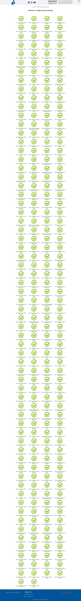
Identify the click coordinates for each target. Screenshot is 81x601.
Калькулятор (65, 1)
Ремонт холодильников (28, 594)
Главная (34, 7)
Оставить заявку (66, 592)
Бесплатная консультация (65, 2)
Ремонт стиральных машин (28, 596)
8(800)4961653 (52, 1)
